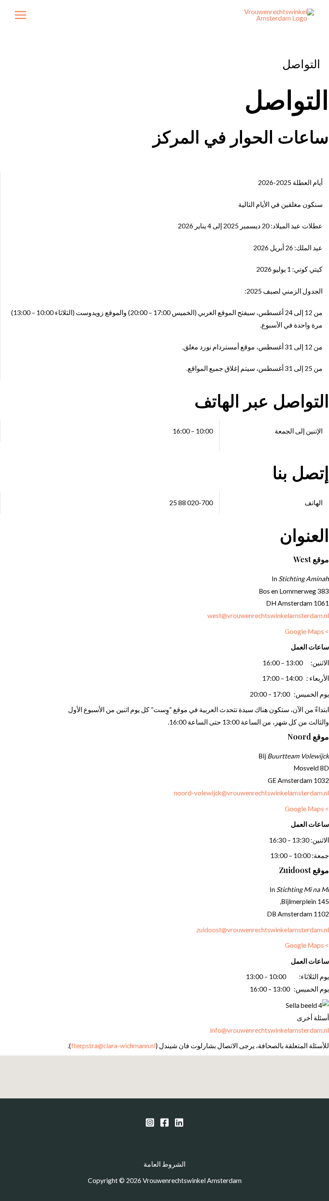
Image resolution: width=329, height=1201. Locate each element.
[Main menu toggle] (20, 15)
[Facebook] (164, 1122)
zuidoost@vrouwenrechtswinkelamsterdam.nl (262, 930)
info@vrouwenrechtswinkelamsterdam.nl (269, 1030)
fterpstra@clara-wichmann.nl (113, 1045)
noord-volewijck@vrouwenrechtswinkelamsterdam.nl (251, 793)
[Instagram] (150, 1122)
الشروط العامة (164, 1164)
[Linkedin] (179, 1122)
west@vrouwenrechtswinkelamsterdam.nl (268, 615)
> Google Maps (307, 631)
